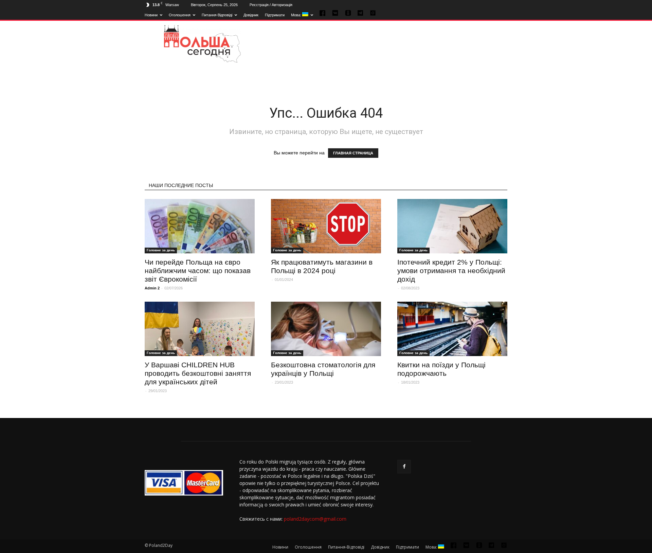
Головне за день (161, 250)
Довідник (250, 15)
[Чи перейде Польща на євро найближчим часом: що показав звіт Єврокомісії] (200, 226)
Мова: (296, 15)
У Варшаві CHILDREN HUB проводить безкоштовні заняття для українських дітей (198, 373)
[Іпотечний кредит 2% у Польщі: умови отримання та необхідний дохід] (452, 226)
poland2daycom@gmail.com (315, 519)
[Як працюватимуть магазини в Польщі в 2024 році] (326, 226)
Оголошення (180, 15)
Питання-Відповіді (217, 15)
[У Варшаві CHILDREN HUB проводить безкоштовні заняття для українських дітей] (200, 329)
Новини (151, 15)
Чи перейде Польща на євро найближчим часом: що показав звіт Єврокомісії (198, 270)
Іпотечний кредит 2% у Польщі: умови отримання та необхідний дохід (451, 270)
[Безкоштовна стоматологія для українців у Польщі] (326, 329)
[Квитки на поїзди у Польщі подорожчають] (452, 329)
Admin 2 (152, 288)
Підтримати (275, 15)
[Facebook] (404, 466)
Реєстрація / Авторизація (271, 5)
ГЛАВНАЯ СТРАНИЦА (353, 153)
